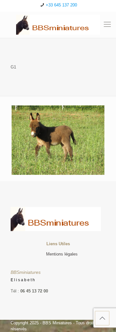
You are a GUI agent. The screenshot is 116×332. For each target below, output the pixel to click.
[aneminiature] (58, 25)
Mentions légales (62, 254)
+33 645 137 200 (61, 5)
